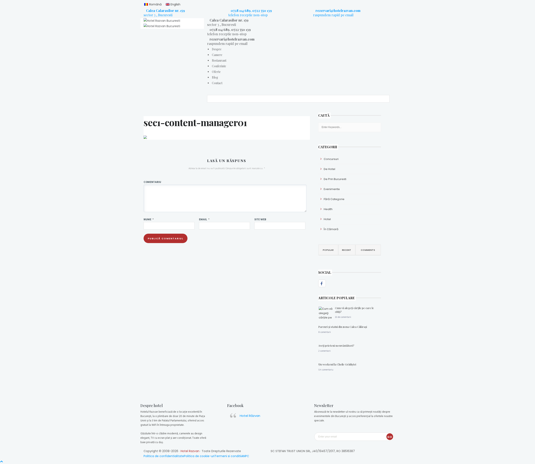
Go (389, 437)
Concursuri (331, 159)
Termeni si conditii (228, 456)
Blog (215, 77)
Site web (260, 219)
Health (328, 209)
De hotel (329, 169)
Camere (217, 55)
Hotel (327, 219)
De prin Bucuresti (335, 179)
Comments (368, 250)
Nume (149, 219)
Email (204, 219)
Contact (217, 83)
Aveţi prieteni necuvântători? (336, 345)
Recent (346, 250)
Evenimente (332, 189)
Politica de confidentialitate (164, 456)
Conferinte (219, 66)
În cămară (331, 229)
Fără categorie (334, 199)
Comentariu (152, 182)
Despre (217, 49)
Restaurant (219, 60)
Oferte (216, 72)
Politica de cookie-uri (199, 456)
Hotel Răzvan (250, 415)
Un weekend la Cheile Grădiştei (337, 364)
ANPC (245, 456)
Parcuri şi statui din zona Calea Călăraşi (342, 326)
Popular (328, 250)
